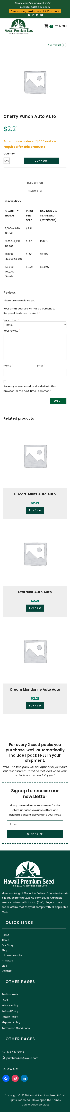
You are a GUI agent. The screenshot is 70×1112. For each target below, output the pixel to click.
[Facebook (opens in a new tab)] (29, 14)
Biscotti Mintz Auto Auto (35, 494)
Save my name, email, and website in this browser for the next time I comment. (30, 388)
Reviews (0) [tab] (35, 191)
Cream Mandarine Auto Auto (35, 689)
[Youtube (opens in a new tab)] (41, 14)
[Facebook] (6, 1078)
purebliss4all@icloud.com (35, 7)
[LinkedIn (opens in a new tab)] (37, 14)
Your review (12, 330)
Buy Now (41, 161)
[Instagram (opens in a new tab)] (33, 14)
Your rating (11, 320)
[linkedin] (24, 1078)
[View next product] (64, 45)
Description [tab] (35, 183)
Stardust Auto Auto (35, 591)
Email (41, 365)
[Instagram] (15, 1078)
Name (8, 365)
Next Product (54, 45)
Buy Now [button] (35, 510)
